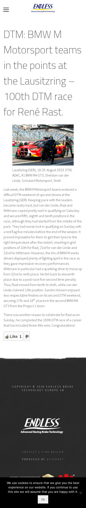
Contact (29, 451)
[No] (80, 493)
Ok (43, 499)
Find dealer (52, 451)
